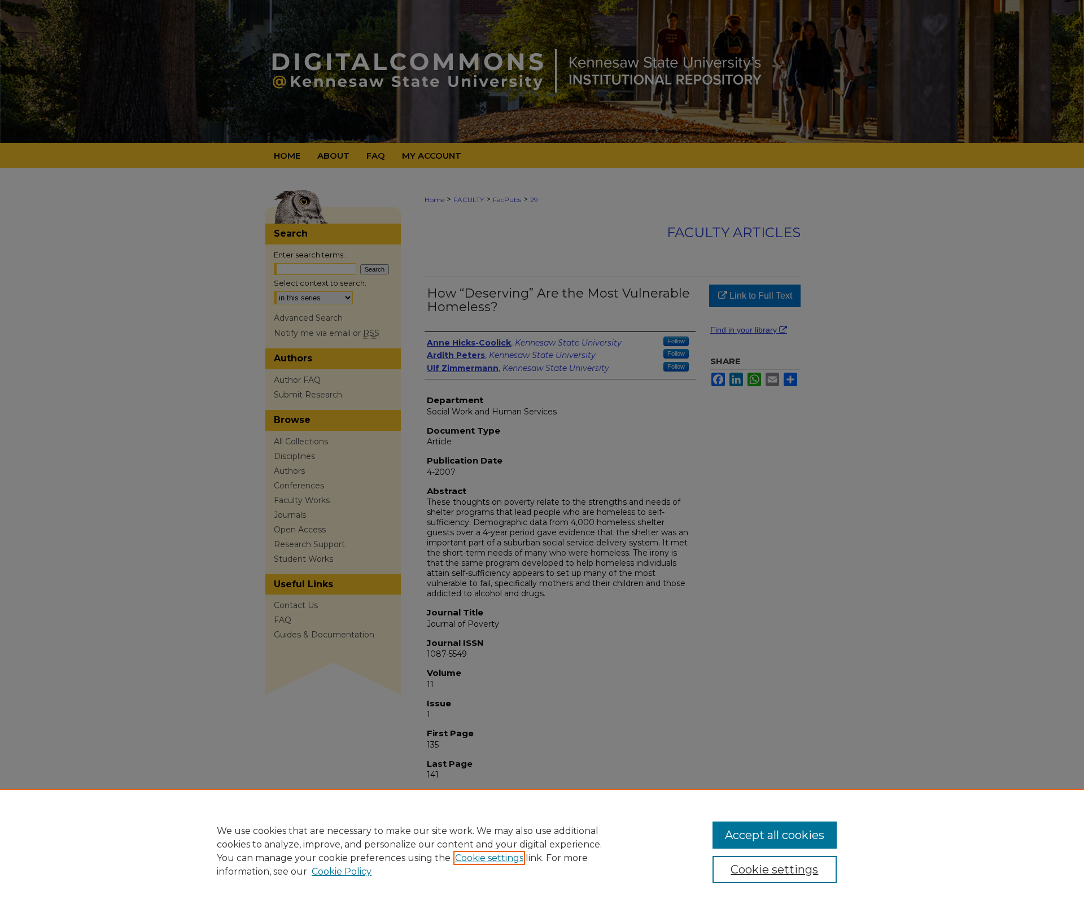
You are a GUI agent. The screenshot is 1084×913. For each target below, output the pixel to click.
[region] (542, 851)
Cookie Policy (341, 871)
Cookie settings (489, 858)
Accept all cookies (774, 835)
